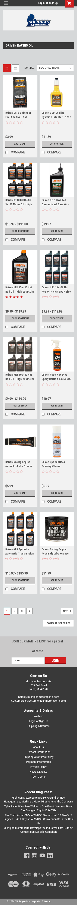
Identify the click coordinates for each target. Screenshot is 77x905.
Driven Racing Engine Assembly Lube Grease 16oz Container (55, 553)
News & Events (38, 771)
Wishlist (38, 716)
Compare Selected (58, 623)
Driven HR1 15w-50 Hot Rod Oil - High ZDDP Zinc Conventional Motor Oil (19, 292)
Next (66, 611)
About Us (38, 747)
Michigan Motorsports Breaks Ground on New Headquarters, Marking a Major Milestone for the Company (38, 799)
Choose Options (20, 231)
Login (41, 3)
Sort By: (29, 67)
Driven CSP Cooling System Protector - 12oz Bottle (56, 117)
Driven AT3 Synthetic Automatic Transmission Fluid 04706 (19, 553)
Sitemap (46, 901)
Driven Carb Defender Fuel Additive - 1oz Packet (18, 117)
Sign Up (53, 3)
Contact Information (38, 752)
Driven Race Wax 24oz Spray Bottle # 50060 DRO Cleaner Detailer (56, 379)
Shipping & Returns (39, 726)
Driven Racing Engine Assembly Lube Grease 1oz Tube (18, 466)
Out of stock (57, 144)
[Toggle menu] (6, 6)
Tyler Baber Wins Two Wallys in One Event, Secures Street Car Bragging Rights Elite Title (38, 808)
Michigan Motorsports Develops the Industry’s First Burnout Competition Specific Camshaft (38, 829)
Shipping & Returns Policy (38, 756)
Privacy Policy (38, 766)
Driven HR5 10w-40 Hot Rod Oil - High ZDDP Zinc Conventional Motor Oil (19, 379)
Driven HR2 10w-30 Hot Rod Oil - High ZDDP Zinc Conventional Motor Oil (56, 292)
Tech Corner (38, 776)
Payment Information (38, 761)
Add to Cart (20, 144)
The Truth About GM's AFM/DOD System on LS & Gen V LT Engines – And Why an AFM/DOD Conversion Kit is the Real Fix (39, 819)
